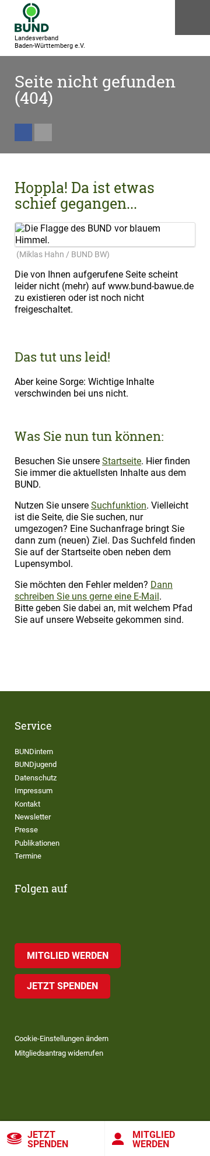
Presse (26, 829)
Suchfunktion (118, 505)
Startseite (121, 461)
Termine (28, 856)
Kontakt (27, 804)
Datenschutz (36, 777)
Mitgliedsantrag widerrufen (59, 1053)
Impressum (33, 790)
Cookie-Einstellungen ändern (61, 1038)
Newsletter (33, 816)
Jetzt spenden (47, 1139)
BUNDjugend (36, 764)
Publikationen (37, 843)
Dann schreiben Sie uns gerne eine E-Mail (94, 590)
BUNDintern (34, 751)
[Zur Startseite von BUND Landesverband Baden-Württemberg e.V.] (32, 17)
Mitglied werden (153, 1139)
